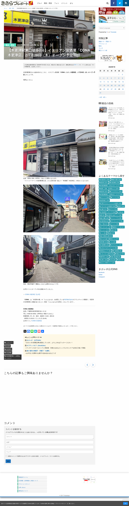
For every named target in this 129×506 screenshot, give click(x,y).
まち (71, 3)
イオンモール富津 (107, 254)
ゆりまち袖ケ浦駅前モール (109, 239)
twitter (100, 275)
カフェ (113, 209)
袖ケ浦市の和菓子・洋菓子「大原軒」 (39, 351)
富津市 (104, 191)
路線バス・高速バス (105, 41)
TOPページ (77, 65)
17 (100, 85)
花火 (114, 230)
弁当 (112, 260)
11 (104, 82)
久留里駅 (104, 245)
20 (112, 85)
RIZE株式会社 (68, 299)
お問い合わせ (22, 487)
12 (108, 82)
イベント (64, 3)
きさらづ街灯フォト (108, 262)
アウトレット (103, 44)
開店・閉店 (48, 3)
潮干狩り (104, 257)
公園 (104, 209)
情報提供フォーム (23, 477)
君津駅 (104, 242)
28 (115, 89)
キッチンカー (106, 227)
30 (123, 89)
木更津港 (104, 221)
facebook (101, 272)
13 (112, 82)
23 (123, 85)
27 (112, 89)
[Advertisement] (49, 398)
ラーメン (114, 224)
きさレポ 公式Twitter (34, 340)
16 (123, 82)
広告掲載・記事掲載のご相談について (28, 480)
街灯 (121, 260)
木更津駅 (9, 353)
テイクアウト (116, 191)
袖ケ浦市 (117, 179)
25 (104, 89)
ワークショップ (117, 221)
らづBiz (104, 224)
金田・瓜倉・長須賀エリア (110, 188)
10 (100, 82)
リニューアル (117, 218)
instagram (102, 277)
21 (115, 85)
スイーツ (105, 197)
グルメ (39, 3)
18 (104, 85)
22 (119, 85)
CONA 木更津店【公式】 (33, 294)
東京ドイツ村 (103, 50)
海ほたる (120, 254)
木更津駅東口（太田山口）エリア (12, 357)
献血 (111, 233)
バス (112, 242)
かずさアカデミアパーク (109, 248)
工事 (120, 212)
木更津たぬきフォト (115, 215)
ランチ (101, 48)
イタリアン (9, 342)
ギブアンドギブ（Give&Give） (37, 345)
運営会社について (23, 491)
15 (119, 82)
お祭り (104, 260)
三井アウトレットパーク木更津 (111, 203)
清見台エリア (106, 251)
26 (108, 89)
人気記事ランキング (108, 212)
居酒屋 (8, 346)
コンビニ (104, 230)
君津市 (104, 182)
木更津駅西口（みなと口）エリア (112, 185)
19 (108, 85)
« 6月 (100, 97)
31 (100, 93)
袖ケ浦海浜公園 (106, 236)
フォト (56, 3)
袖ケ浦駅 (104, 218)
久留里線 (118, 251)
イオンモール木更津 (108, 206)
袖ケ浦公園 (116, 257)
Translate (113, 32)
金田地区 (105, 200)
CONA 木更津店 (37, 321)
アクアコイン (117, 245)
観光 (100, 46)
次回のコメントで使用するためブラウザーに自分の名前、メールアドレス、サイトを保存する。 (34, 456)
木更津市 (9, 349)
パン (103, 233)
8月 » (104, 97)
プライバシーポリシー (60, 503)
